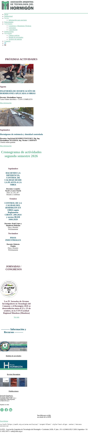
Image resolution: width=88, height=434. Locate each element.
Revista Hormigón (13, 374)
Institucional (8, 16)
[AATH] (17, 10)
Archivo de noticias (15, 39)
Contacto (7, 41)
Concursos (12, 28)
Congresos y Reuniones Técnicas (20, 26)
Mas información (5, 103)
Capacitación (13, 30)
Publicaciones (9, 31)
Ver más (16, 317)
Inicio (6, 14)
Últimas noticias (14, 35)
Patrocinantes (8, 22)
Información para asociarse (18, 20)
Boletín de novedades (16, 37)
